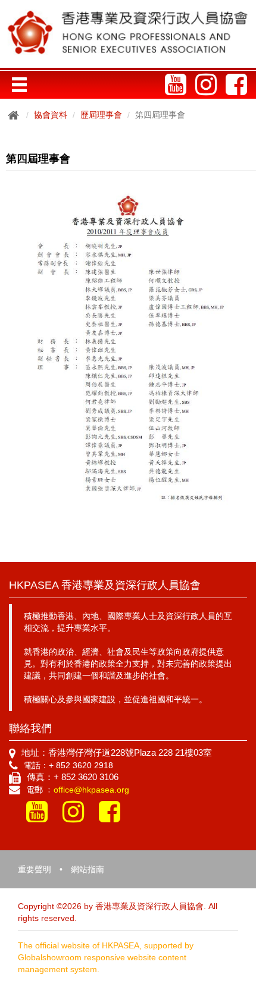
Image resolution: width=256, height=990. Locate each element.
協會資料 (50, 115)
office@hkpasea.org (91, 789)
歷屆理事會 (101, 115)
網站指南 (87, 869)
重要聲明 (34, 869)
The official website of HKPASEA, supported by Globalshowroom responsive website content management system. (105, 957)
